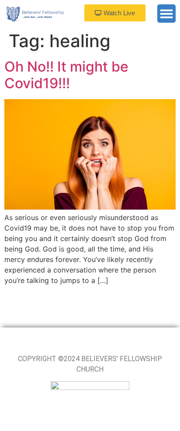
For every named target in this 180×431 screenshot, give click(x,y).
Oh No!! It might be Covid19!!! (66, 75)
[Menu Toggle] (166, 13)
